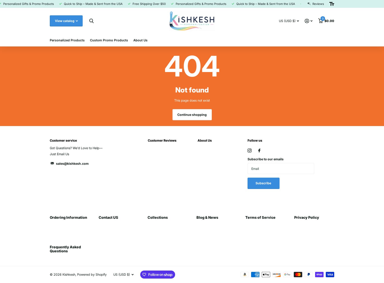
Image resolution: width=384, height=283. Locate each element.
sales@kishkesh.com (72, 163)
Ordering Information (68, 217)
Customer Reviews (162, 140)
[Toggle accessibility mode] (331, 4)
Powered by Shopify (92, 274)
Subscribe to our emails (266, 159)
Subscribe (264, 183)
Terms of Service (260, 217)
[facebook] (259, 150)
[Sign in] (308, 21)
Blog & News (207, 217)
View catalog (65, 21)
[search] (91, 21)
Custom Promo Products (109, 40)
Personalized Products (67, 40)
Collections (158, 217)
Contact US (108, 217)
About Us (140, 40)
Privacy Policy (306, 217)
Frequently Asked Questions (65, 249)
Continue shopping (192, 114)
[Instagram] (250, 151)
